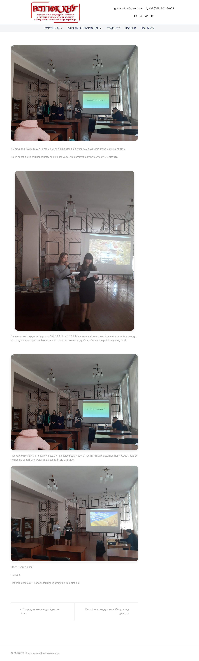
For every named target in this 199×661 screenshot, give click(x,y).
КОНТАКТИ (148, 28)
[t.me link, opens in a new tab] (152, 15)
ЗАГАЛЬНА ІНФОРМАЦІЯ (83, 28)
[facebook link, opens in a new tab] (135, 15)
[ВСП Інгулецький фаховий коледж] (55, 12)
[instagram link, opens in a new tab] (141, 15)
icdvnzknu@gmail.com (130, 8)
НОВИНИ (130, 28)
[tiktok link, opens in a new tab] (146, 15)
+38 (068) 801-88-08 (161, 8)
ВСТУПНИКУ (51, 28)
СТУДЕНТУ (113, 28)
